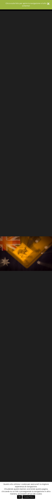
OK (19, 497)
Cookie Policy (29, 497)
